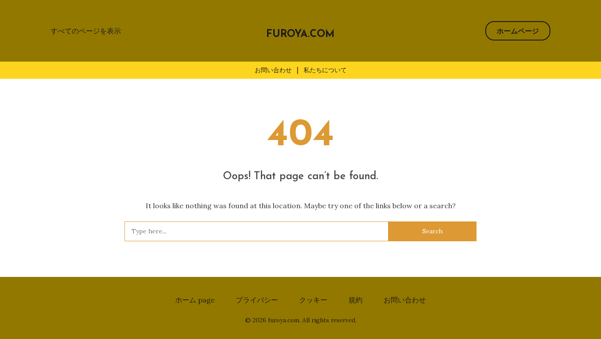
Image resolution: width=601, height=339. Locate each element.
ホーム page (195, 299)
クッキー (313, 299)
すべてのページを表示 (86, 30)
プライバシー (257, 299)
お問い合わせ (273, 70)
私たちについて (325, 70)
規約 (355, 299)
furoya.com (300, 34)
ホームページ (518, 30)
